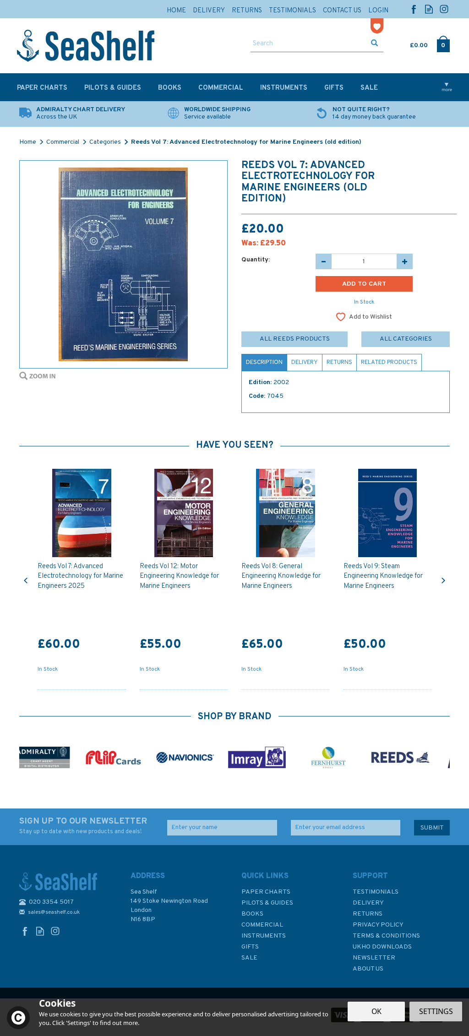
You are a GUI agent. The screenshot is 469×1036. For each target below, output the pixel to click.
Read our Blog (429, 9)
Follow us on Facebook (414, 9)
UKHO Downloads (382, 947)
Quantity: (255, 260)
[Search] (374, 44)
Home (176, 10)
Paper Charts (265, 892)
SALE (249, 958)
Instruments (263, 936)
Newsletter (374, 958)
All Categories (406, 339)
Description (264, 362)
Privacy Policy (378, 925)
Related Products (389, 362)
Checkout (443, 43)
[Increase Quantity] (405, 261)
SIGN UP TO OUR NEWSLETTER (83, 825)
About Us (368, 969)
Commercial (262, 925)
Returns (339, 362)
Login (378, 10)
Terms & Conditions (386, 936)
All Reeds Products (295, 339)
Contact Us (342, 10)
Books (252, 914)
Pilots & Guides (267, 903)
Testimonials (375, 892)
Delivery (304, 362)
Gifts (250, 947)
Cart (410, 43)
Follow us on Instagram (444, 9)
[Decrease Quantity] (324, 261)
